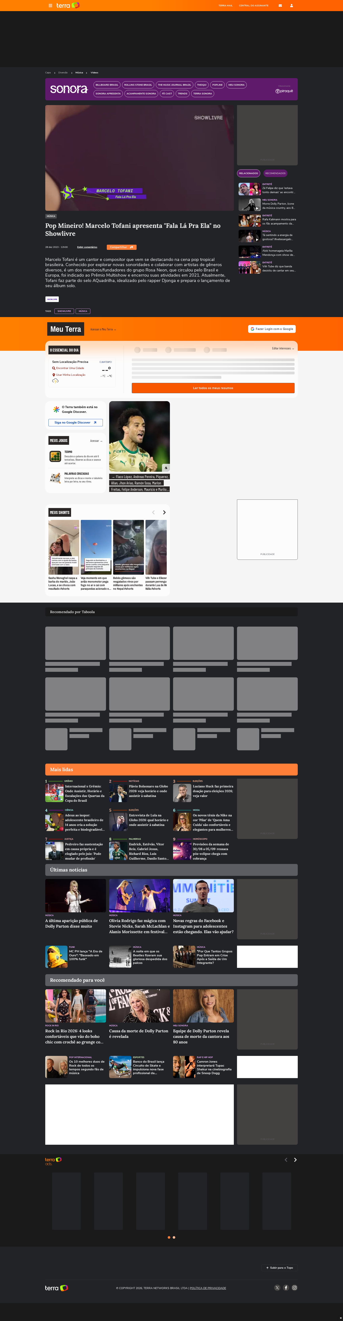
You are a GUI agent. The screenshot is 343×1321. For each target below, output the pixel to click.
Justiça (69, 839)
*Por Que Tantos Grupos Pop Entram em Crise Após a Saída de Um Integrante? (214, 957)
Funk (72, 947)
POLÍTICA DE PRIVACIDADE (208, 1288)
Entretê (267, 184)
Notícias (134, 781)
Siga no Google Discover (72, 422)
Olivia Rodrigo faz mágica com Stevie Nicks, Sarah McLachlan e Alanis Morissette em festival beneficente (139, 926)
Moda (196, 810)
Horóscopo (200, 839)
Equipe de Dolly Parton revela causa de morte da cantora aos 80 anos (201, 1036)
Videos (94, 72)
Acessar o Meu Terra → (104, 329)
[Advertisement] (267, 957)
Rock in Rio (52, 1025)
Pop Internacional (80, 1057)
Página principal (68, 5)
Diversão (63, 72)
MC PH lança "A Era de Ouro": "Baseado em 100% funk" (85, 955)
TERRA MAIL (226, 5)
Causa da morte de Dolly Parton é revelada (138, 1033)
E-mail (280, 5)
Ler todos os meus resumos (213, 388)
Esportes (138, 1057)
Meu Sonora (269, 199)
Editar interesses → (283, 348)
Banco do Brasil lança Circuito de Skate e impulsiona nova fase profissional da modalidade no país (148, 1067)
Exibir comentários (87, 247)
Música (79, 72)
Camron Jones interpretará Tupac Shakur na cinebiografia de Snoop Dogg (214, 1067)
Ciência (69, 810)
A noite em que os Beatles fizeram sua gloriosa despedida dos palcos (150, 957)
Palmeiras (135, 839)
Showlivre (64, 311)
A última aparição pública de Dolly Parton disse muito (71, 923)
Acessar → (96, 440)
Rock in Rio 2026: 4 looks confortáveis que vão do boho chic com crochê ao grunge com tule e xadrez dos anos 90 (74, 1036)
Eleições (198, 781)
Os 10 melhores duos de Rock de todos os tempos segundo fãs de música (87, 1067)
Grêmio (68, 781)
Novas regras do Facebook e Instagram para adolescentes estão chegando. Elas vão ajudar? (203, 926)
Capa (48, 72)
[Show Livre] (52, 299)
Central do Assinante (253, 5)
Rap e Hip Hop (205, 1057)
